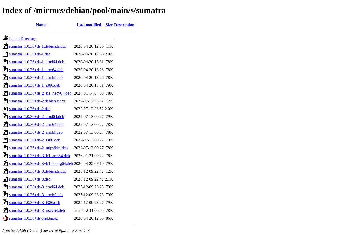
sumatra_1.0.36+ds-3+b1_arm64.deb (39, 155)
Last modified (89, 25)
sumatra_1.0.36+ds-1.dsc (29, 54)
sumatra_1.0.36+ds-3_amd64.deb (36, 187)
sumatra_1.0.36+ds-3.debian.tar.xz (37, 171)
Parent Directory (22, 38)
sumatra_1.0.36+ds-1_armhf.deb (36, 77)
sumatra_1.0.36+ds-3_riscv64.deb (37, 210)
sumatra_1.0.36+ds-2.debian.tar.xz (37, 101)
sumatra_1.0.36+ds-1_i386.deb (34, 85)
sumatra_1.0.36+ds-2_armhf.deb (36, 132)
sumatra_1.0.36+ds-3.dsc (29, 179)
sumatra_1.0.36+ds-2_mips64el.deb (38, 148)
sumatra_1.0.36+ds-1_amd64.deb (36, 62)
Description (124, 25)
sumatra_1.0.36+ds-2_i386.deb (34, 140)
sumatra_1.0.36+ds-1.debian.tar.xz (37, 46)
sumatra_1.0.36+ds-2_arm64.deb (36, 124)
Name (41, 25)
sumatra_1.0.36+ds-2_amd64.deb (36, 116)
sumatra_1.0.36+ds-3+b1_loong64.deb (41, 163)
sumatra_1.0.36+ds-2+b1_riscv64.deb (40, 93)
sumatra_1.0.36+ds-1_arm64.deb (36, 69)
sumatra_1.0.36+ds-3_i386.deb (34, 202)
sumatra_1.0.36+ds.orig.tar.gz (33, 218)
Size (109, 25)
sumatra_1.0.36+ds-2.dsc (29, 109)
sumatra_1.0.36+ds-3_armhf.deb (36, 195)
